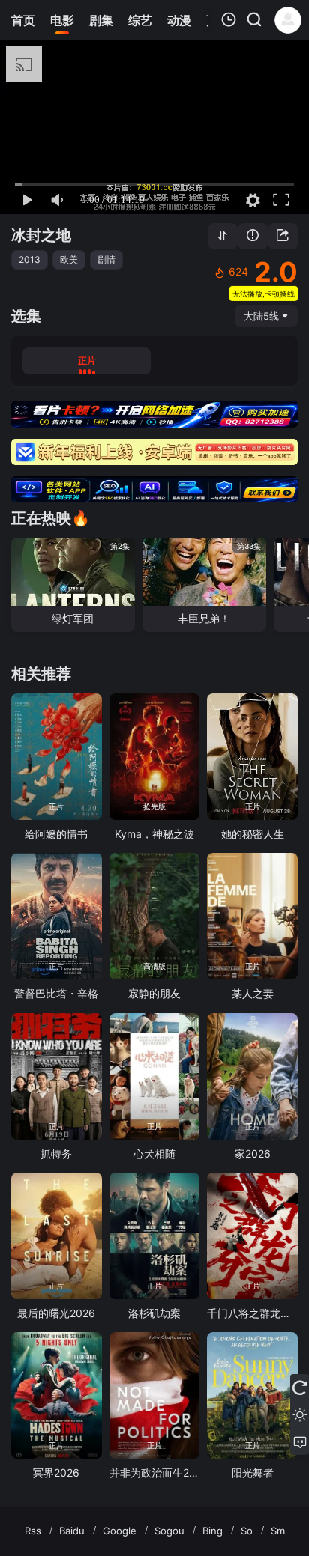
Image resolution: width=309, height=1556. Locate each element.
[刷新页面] (299, 1387)
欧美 (69, 259)
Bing (212, 1531)
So (247, 1531)
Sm (278, 1531)
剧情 (107, 259)
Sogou (169, 1531)
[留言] (299, 1441)
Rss (33, 1531)
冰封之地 (41, 235)
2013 (29, 259)
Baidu (72, 1531)
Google (119, 1531)
